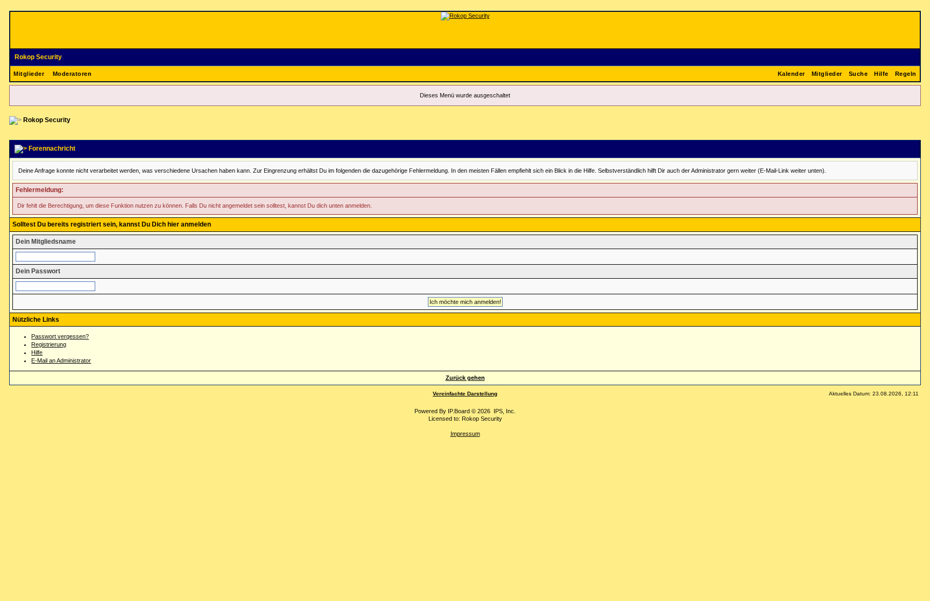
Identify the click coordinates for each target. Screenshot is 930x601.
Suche (858, 73)
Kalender (791, 73)
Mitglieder (28, 73)
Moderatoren (72, 73)
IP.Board (459, 411)
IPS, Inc (504, 411)
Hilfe (881, 73)
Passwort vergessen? (60, 336)
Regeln (906, 73)
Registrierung (48, 344)
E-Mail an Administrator (61, 360)
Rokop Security (38, 57)
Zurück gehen (465, 377)
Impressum (465, 433)
